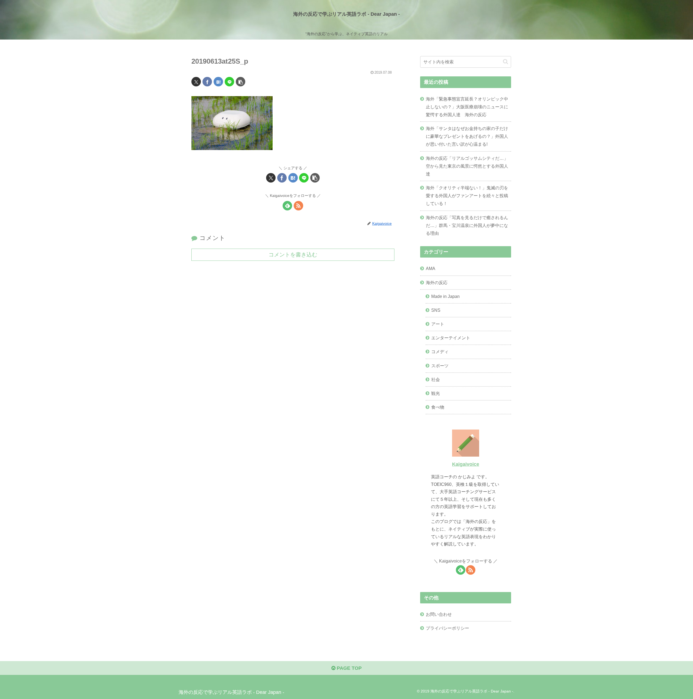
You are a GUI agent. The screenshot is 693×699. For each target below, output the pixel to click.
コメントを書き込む (293, 255)
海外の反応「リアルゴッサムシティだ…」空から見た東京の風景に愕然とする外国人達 (467, 166)
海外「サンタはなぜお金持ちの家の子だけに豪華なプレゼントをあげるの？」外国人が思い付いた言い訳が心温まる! (467, 136)
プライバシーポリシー (447, 628)
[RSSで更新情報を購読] (298, 205)
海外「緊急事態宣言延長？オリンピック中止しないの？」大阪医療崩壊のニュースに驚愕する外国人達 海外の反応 (467, 106)
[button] (240, 81)
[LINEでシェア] (229, 81)
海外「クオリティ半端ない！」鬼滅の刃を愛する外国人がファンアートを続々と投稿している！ (467, 195)
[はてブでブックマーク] (218, 81)
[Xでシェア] (196, 81)
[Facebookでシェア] (207, 81)
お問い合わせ (439, 614)
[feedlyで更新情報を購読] (287, 205)
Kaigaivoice (465, 464)
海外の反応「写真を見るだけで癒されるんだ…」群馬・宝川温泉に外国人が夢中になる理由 (467, 225)
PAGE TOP (348, 668)
